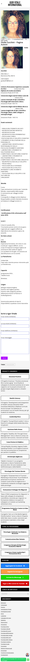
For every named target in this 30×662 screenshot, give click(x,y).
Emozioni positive (15, 377)
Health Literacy (15, 398)
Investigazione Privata (6, 609)
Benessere (3, 603)
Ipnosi (2, 613)
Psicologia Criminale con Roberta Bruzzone (15, 532)
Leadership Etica (15, 417)
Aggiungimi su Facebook (13, 566)
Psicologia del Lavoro (6, 631)
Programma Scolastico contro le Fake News (15, 509)
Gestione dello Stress (15, 429)
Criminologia (4, 605)
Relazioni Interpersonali (6, 648)
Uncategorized (18, 39)
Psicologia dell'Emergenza (7, 633)
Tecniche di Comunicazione (7, 652)
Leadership (3, 616)
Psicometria (3, 646)
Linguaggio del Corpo (6, 618)
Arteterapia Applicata (14, 457)
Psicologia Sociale (5, 644)
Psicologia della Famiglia (6, 635)
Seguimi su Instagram (14, 571)
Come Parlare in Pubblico (14, 442)
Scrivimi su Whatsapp (13, 577)
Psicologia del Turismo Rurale (15, 471)
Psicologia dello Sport (6, 637)
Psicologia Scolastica (6, 642)
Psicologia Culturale (5, 629)
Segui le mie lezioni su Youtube (14, 583)
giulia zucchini (10, 364)
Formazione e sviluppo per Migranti (15, 490)
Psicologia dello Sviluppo (6, 639)
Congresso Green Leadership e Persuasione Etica (15, 553)
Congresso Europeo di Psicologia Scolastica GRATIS (15, 545)
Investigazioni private (6, 611)
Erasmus (3, 607)
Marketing (3, 620)
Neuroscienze (4, 622)
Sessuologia (4, 650)
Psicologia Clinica (5, 626)
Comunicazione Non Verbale (15, 539)
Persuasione (4, 624)
